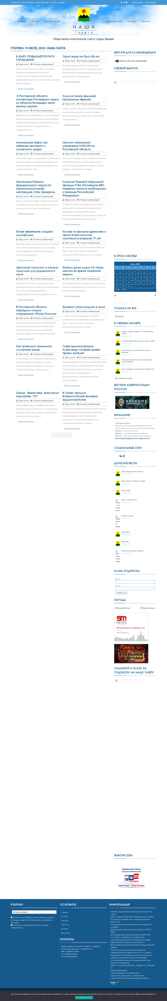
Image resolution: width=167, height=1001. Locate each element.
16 (123, 279)
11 (135, 275)
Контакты (64, 929)
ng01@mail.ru (72, 956)
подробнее (57, 994)
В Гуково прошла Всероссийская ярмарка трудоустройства (80, 396)
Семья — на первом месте (129, 500)
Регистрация (151, 2)
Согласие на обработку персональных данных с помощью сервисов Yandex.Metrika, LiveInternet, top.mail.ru (33, 919)
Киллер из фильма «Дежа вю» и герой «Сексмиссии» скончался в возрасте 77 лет (84, 235)
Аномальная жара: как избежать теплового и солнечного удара (31, 146)
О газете (53, 2)
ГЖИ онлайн (125, 541)
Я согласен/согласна (84, 997)
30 (123, 286)
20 (147, 279)
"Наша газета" (23, 64)
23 (123, 282)
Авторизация (137, 2)
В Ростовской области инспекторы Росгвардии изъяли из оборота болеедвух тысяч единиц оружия (37, 101)
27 (147, 282)
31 (129, 286)
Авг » (124, 289)
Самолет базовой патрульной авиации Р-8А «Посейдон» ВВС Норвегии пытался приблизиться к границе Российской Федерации (84, 188)
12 (141, 275)
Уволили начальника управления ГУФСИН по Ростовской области (78, 146)
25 (135, 282)
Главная (22, 21)
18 (135, 279)
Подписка (65, 925)
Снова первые (126, 532)
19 (141, 279)
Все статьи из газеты (123, 378)
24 (129, 282)
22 (117, 282)
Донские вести (52, 21)
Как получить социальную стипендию (132, 551)
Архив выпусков (42, 2)
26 (141, 282)
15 (117, 279)
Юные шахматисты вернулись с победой (133, 481)
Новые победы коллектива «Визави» (132, 471)
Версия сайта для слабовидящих (133, 61)
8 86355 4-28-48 (71, 954)
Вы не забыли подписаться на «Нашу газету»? (132, 438)
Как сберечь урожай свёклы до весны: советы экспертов (138, 341)
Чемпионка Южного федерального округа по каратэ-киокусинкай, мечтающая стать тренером (35, 187)
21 (153, 279)
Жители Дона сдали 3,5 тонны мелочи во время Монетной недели (82, 271)
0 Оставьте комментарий (43, 64)
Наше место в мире (127, 516)
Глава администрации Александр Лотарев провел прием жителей (81, 349)
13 (147, 275)
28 (153, 282)
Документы (65, 933)
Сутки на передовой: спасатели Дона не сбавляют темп (138, 369)
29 (117, 286)
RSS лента (119, 316)
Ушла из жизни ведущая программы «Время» (79, 97)
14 (153, 275)
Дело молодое (126, 490)
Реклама (61, 2)
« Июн (117, 289)
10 (129, 275)
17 (129, 279)
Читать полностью (26, 89)
